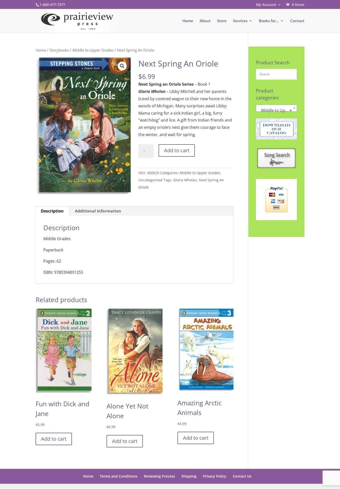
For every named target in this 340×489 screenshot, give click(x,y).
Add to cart (176, 150)
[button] (122, 66)
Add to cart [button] (53, 438)
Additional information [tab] (98, 211)
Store (222, 21)
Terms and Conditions (118, 476)
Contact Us (242, 476)
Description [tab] (52, 211)
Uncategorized (150, 180)
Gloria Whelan (185, 180)
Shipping (188, 476)
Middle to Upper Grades (92, 50)
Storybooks (59, 50)
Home (187, 21)
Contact (297, 21)
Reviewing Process (159, 476)
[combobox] (276, 108)
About (205, 21)
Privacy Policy (214, 476)
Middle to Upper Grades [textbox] (277, 110)
